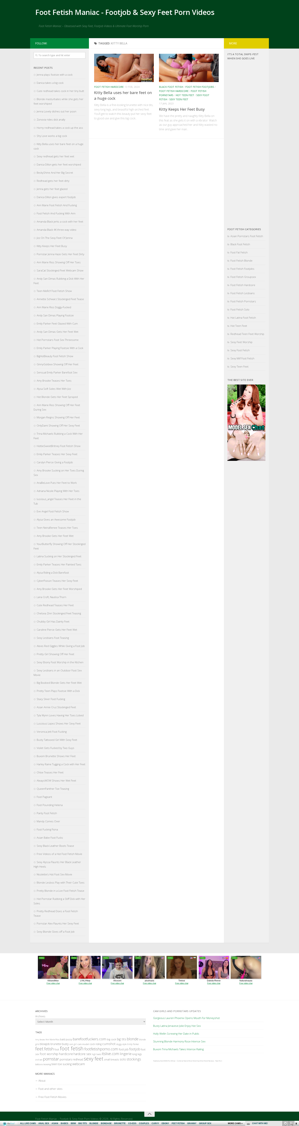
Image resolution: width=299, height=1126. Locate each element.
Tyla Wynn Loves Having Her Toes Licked (60, 715)
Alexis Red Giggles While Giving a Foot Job (61, 646)
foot (57, 1049)
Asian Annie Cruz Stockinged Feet (56, 707)
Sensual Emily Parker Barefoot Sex (57, 372)
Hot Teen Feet (185, 95)
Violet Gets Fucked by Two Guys (55, 748)
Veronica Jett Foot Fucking (52, 731)
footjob (134, 1049)
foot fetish (72, 1048)
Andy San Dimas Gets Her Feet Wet (57, 331)
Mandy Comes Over (48, 821)
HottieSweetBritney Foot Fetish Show (58, 446)
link (296, 1072)
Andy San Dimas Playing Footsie (55, 315)
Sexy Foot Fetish (240, 350)
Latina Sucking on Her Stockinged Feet (59, 556)
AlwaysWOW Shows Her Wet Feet (56, 780)
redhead (78, 1059)
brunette (56, 1044)
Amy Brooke (40, 1039)
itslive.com (110, 1053)
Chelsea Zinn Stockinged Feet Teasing (59, 613)
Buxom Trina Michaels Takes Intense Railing (178, 1049)
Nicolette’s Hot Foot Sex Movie (54, 874)
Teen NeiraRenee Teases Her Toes (57, 527)
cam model (83, 1044)
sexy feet (93, 1058)
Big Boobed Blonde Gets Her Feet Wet (59, 682)
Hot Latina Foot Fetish (243, 317)
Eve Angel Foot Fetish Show (53, 511)
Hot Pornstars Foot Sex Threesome (58, 340)
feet (39, 1049)
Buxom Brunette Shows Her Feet (56, 756)
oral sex (38, 1059)
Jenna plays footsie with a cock (55, 74)
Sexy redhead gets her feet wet (55, 156)
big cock (111, 1039)
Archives (40, 1016)
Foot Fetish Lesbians (242, 293)
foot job (124, 1049)
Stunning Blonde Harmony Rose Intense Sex (179, 1041)
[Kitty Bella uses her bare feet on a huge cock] (124, 68)
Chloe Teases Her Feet (50, 772)
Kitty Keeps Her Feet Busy (182, 109)
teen (54, 1064)
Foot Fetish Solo (239, 309)
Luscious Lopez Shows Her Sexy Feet (59, 723)
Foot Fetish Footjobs (199, 86)
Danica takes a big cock (50, 82)
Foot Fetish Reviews (207, 1061)
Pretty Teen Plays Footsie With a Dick (58, 691)
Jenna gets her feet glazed (52, 189)
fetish (49, 1049)
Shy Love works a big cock (52, 136)
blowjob (45, 1044)
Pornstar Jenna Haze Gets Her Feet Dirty (60, 254)
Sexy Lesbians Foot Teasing (53, 637)
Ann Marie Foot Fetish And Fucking (57, 205)
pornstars (66, 1059)
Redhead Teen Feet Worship (247, 334)
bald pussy (66, 1039)
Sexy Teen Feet (178, 99)
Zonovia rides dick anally (51, 119)
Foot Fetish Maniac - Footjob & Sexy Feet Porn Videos (124, 12)
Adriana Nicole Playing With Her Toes (58, 491)
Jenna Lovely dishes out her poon (56, 111)
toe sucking (65, 1064)
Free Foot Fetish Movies (52, 1097)
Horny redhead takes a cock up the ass (60, 127)
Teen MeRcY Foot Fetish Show (54, 291)
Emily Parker (133, 1044)
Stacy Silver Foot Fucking (51, 699)
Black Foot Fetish (171, 86)
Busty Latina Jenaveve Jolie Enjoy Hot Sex (177, 1025)
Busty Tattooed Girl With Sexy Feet (57, 739)
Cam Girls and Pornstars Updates (177, 1011)
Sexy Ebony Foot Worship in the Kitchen (60, 662)
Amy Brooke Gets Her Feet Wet (55, 536)
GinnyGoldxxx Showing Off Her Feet (57, 364)
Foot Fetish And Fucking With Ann (56, 213)
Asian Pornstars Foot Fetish (246, 236)
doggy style (121, 1044)
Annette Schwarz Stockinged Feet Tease (60, 299)
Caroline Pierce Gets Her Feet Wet (57, 629)
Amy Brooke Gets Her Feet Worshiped (59, 589)
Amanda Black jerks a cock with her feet (60, 221)
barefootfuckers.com (89, 1039)
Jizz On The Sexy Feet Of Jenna (55, 238)
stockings (134, 1059)
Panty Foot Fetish (47, 813)
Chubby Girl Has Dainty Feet (53, 621)
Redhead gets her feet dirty (53, 180)
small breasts (111, 1059)
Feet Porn (218, 1061)
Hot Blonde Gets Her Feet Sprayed (57, 397)
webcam (78, 1064)
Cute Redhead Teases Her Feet (55, 605)
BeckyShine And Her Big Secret (55, 172)
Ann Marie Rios (52, 1039)
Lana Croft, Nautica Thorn (51, 597)
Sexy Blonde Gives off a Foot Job (56, 931)
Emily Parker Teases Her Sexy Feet (57, 454)
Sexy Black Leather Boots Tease (55, 845)
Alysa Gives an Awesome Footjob (56, 519)
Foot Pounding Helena (50, 805)
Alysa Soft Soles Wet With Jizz (54, 388)
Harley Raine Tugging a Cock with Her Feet (61, 764)
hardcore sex (82, 1054)
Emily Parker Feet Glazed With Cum (57, 323)
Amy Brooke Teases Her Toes (54, 380)
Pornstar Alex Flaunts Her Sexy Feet (58, 923)
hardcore (66, 1054)
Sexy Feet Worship (241, 342)
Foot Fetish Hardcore (109, 86)
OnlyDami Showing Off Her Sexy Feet (58, 425)
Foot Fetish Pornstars (243, 301)
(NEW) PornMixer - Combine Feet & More (178, 1061)
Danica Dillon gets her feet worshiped (59, 164)
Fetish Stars (196, 1061)
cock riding (96, 1044)
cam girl (73, 1044)
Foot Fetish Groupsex (243, 277)
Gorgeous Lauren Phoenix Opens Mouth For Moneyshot (186, 1018)
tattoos (39, 1064)
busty (65, 1044)
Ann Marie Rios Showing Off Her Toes (59, 262)
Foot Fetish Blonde (241, 260)
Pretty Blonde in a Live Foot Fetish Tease (60, 890)
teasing (47, 1064)
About (42, 1080)
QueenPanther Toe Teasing (53, 788)
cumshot (109, 1044)
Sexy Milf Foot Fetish (242, 358)
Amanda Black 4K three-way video (56, 229)
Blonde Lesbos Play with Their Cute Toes (60, 882)
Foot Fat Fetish (239, 252)
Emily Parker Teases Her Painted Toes (59, 564)
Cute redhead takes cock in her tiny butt (60, 91)
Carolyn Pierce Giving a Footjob (55, 462)
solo (123, 1059)
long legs (137, 1054)
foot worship (49, 1054)
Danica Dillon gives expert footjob (56, 197)
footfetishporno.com (101, 1048)
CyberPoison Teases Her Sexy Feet (57, 580)
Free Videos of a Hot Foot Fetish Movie (59, 854)
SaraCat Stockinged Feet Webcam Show (60, 270)
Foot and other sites (50, 1088)
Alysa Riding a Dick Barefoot (53, 572)
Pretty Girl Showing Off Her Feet (55, 654)
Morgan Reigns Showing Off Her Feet (58, 417)
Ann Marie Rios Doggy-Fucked (54, 307)
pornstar (51, 1059)
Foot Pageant (44, 797)
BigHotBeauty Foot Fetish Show (55, 356)
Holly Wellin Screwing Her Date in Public (176, 1033)
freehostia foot (158, 1061)
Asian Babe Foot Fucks (50, 837)
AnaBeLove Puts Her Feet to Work (57, 482)
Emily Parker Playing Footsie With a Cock (60, 348)
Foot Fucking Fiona (47, 829)
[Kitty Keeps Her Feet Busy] (189, 68)
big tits (121, 1039)
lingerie (126, 1053)
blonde (132, 1038)
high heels (96, 1054)
